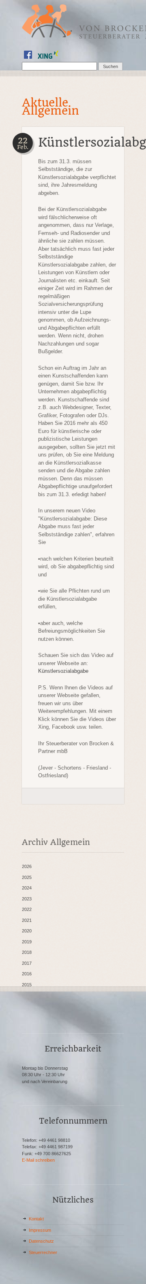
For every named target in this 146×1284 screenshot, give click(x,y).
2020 (27, 930)
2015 (27, 984)
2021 (27, 920)
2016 (27, 973)
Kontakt (36, 1218)
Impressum (40, 1230)
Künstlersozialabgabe (63, 671)
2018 (27, 952)
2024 (27, 887)
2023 (27, 898)
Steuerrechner (43, 1252)
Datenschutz (41, 1241)
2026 (27, 866)
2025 (27, 877)
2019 (27, 941)
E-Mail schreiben (38, 1160)
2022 (27, 909)
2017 (27, 963)
